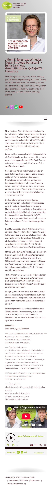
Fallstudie (24, 480)
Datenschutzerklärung (16, 484)
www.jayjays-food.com (19, 328)
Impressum (35, 480)
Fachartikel (13, 480)
